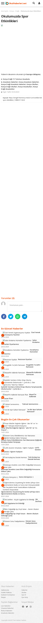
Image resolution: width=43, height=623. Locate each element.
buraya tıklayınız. (33, 74)
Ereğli (17, 11)
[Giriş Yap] (39, 3)
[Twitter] (26, 607)
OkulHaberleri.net (18, 3)
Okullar (24, 592)
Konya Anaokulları (25, 87)
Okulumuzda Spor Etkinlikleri (31, 11)
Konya (12, 11)
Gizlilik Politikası (6, 592)
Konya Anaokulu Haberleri (29, 82)
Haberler (24, 590)
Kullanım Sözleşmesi (8, 595)
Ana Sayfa (4, 11)
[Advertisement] (21, 49)
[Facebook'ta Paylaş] (3, 316)
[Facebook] (23, 607)
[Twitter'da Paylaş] (10, 316)
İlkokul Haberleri (6, 611)
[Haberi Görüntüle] (21, 25)
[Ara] (33, 3)
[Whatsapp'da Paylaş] (17, 316)
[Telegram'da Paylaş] (24, 316)
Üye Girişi (25, 597)
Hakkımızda (5, 590)
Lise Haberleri (5, 606)
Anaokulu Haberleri (10, 82)
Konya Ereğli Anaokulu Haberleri (13, 84)
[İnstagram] (30, 607)
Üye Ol (24, 595)
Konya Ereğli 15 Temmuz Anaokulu (16, 79)
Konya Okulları (32, 84)
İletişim (3, 597)
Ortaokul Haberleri (7, 608)
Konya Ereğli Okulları (9, 87)
